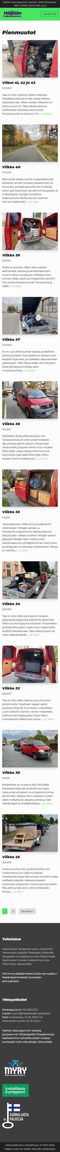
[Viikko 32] (30, 664)
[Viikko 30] (30, 748)
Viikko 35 (11, 512)
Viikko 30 (11, 772)
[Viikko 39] (30, 231)
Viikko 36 (11, 424)
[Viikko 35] (30, 488)
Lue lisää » (47, 113)
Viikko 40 (11, 167)
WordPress (31, 1145)
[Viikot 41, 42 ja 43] (30, 58)
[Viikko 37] (30, 315)
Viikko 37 (11, 339)
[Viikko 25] (30, 833)
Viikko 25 (11, 857)
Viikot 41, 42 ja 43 (18, 83)
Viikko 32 (11, 688)
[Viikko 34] (30, 580)
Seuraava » (27, 911)
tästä (43, 5)
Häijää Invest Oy (13, 1149)
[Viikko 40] (30, 143)
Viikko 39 (11, 255)
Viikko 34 (11, 604)
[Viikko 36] (30, 400)
